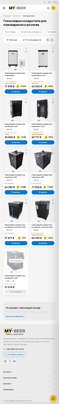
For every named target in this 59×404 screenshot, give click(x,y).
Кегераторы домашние (32, 32)
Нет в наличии (16, 292)
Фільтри (13, 40)
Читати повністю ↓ (15, 316)
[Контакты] (53, 398)
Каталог (16, 16)
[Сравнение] (26, 51)
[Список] (52, 40)
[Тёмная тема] (55, 2)
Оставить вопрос (16, 354)
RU (49, 2)
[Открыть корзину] (53, 8)
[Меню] (5, 8)
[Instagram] (10, 361)
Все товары (10, 32)
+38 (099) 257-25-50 (15, 349)
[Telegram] (5, 361)
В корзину (16, 91)
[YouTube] (14, 361)
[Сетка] (48, 40)
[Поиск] (48, 8)
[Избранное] (26, 48)
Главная (7, 16)
